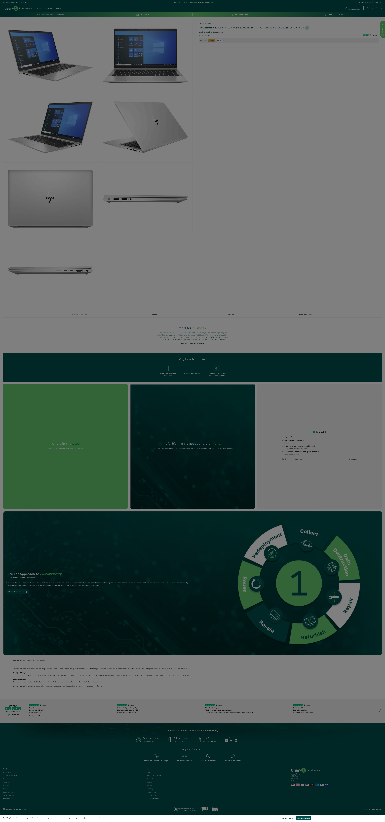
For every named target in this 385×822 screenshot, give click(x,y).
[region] (192, 818)
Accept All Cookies (303, 818)
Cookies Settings (287, 818)
